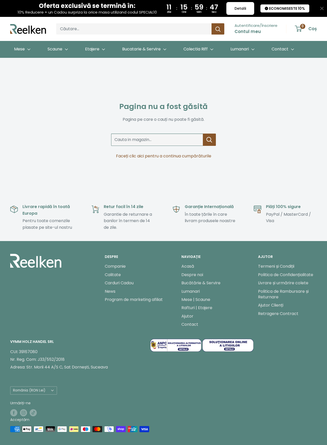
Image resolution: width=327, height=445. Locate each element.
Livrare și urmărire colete (283, 283)
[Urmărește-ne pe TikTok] (33, 412)
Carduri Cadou (119, 283)
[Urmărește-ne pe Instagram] (23, 412)
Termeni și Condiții (276, 266)
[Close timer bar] (322, 8)
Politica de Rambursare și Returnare (283, 294)
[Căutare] (218, 29)
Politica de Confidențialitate (285, 275)
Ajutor (187, 316)
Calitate (113, 275)
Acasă (187, 266)
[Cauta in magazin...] (209, 140)
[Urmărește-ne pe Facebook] (13, 412)
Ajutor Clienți (270, 305)
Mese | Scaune (195, 299)
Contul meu (248, 31)
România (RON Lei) (29, 390)
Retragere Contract (278, 314)
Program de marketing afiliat (134, 299)
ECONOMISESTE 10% (287, 8)
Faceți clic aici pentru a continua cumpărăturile (163, 156)
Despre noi (192, 275)
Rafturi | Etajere (196, 308)
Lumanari (190, 291)
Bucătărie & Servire (200, 283)
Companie (115, 266)
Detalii (240, 8)
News (110, 291)
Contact (189, 324)
